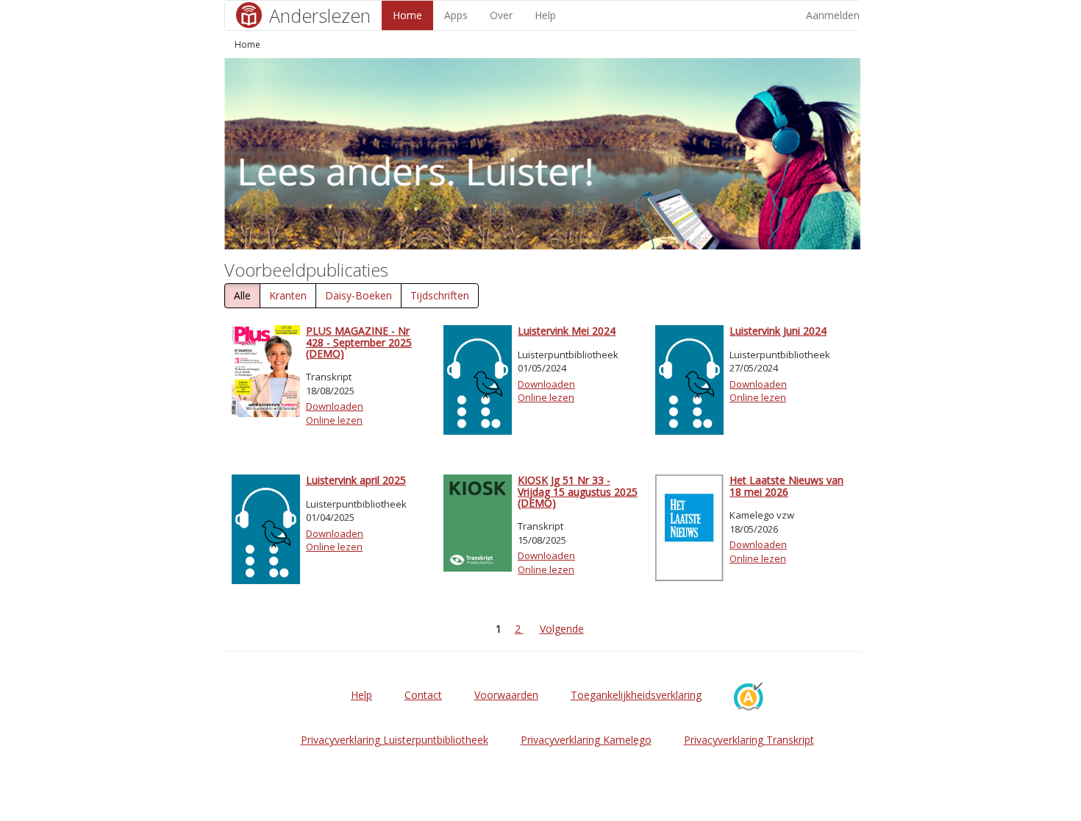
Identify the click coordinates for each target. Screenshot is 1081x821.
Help (545, 15)
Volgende (562, 629)
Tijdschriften (439, 295)
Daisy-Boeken (358, 295)
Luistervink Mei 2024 (567, 331)
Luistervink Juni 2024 (778, 331)
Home (407, 15)
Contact (423, 695)
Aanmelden (833, 15)
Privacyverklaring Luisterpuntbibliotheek (394, 740)
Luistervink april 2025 (356, 480)
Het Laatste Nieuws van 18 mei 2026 (786, 485)
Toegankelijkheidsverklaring (636, 695)
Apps (456, 15)
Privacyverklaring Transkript (749, 740)
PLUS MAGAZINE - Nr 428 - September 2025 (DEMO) (359, 342)
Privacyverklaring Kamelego (586, 740)
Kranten (288, 295)
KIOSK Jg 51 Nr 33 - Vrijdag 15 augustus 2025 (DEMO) (578, 491)
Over (501, 15)
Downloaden (334, 406)
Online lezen (334, 420)
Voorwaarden (506, 695)
